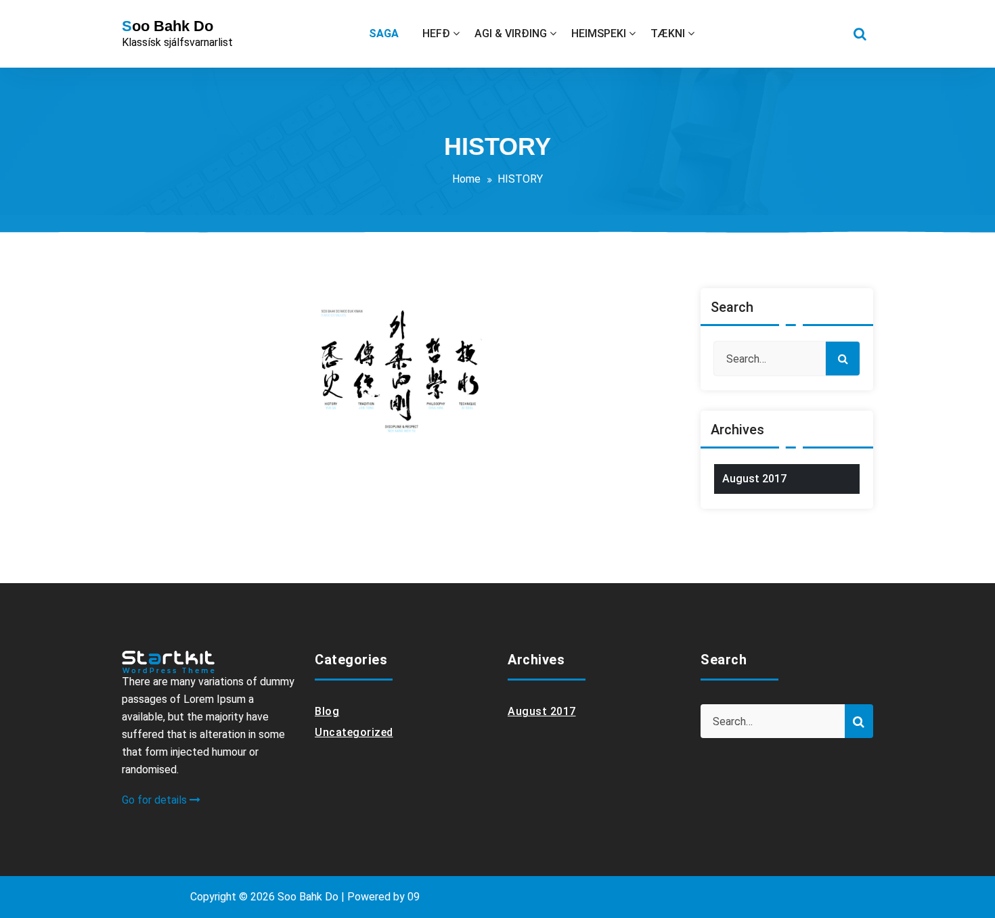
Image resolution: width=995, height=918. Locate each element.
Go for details (156, 800)
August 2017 (754, 478)
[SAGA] (388, 34)
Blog (327, 711)
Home (466, 179)
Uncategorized (354, 732)
